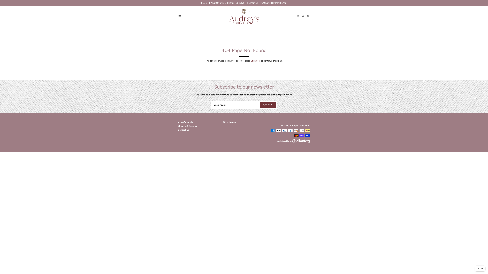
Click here (255, 60)
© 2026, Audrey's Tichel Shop (295, 125)
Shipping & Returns (187, 126)
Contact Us (183, 130)
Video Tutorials (185, 122)
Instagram (231, 122)
